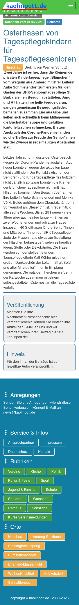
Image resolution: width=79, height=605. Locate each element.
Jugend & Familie (21, 489)
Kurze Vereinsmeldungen (28, 517)
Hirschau (15, 536)
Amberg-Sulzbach (47, 536)
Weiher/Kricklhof (21, 573)
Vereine (14, 471)
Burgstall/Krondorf (22, 554)
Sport (45, 480)
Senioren (15, 498)
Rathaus (14, 507)
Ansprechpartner (21, 442)
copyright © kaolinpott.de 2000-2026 (40, 597)
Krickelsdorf (53, 573)
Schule (51, 489)
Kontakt (44, 451)
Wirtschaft (40, 498)
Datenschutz (18, 451)
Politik (56, 471)
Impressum (53, 442)
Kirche (36, 471)
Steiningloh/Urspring (24, 545)
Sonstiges (39, 507)
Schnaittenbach (20, 582)
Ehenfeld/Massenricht (25, 564)
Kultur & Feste (19, 480)
